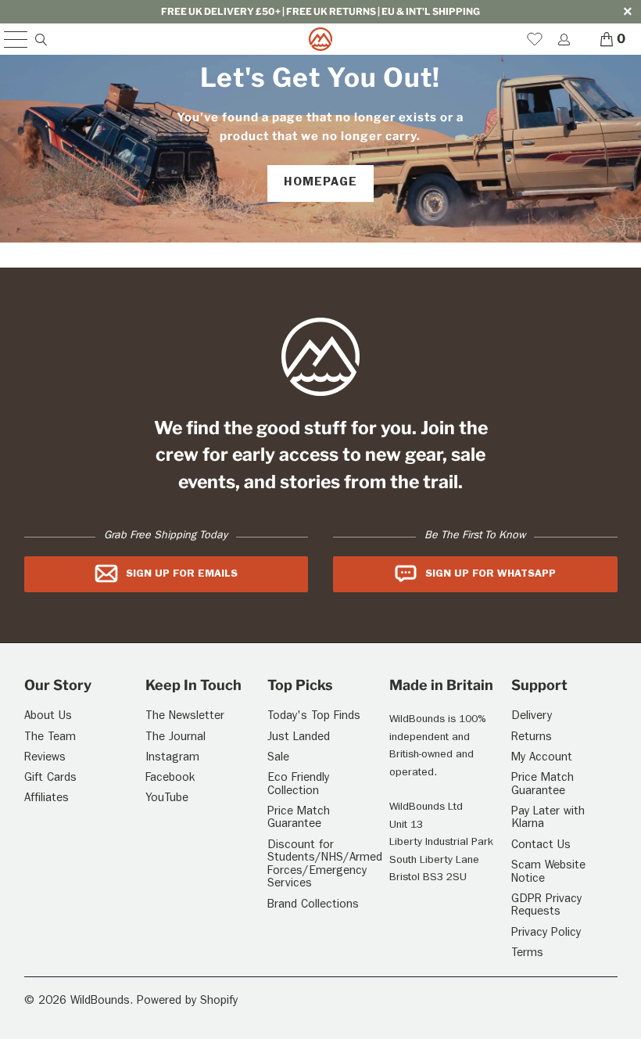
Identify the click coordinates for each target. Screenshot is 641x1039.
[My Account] (563, 39)
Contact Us (541, 846)
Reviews (45, 758)
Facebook (170, 779)
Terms (527, 954)
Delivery (531, 717)
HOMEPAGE (320, 183)
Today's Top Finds (313, 717)
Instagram (172, 758)
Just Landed (298, 738)
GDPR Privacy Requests (546, 906)
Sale (278, 758)
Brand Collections (313, 905)
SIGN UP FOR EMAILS (182, 574)
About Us (48, 717)
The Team (50, 738)
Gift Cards (50, 779)
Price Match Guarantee (298, 819)
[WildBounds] (320, 39)
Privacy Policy (546, 934)
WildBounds (100, 1002)
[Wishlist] (534, 39)
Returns (531, 738)
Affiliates (46, 799)
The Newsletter (184, 717)
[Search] (40, 39)
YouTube (166, 799)
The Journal (175, 738)
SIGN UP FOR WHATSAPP (490, 574)
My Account (541, 758)
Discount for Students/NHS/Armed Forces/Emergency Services (324, 865)
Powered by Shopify (187, 1002)
